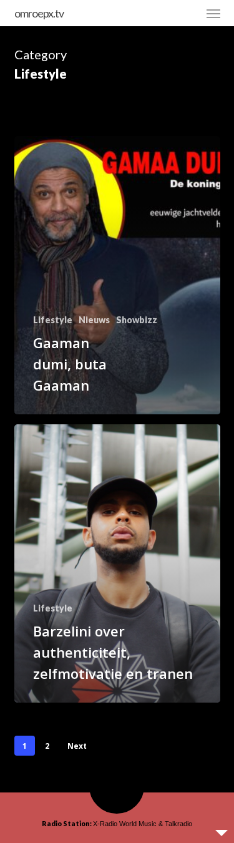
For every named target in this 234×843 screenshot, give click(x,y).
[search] (188, 13)
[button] (213, 13)
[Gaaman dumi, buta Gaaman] (117, 275)
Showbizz (136, 319)
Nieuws (94, 319)
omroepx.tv (39, 13)
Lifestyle (52, 319)
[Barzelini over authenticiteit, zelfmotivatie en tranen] (117, 563)
